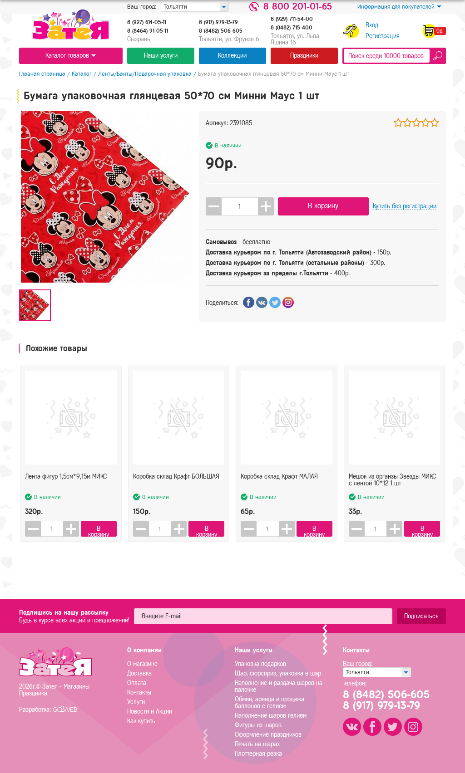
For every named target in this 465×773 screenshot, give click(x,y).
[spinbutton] (240, 206)
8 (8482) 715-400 (291, 27)
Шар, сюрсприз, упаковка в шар (278, 673)
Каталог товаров (67, 55)
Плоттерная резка (258, 753)
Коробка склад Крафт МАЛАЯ (279, 476)
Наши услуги (161, 55)
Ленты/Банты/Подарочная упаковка (145, 74)
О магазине (142, 663)
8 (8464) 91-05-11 (147, 31)
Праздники (304, 55)
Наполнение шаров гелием (271, 715)
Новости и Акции (149, 711)
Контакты (139, 692)
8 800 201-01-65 (297, 6)
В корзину (323, 206)
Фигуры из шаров (258, 725)
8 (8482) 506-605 (220, 31)
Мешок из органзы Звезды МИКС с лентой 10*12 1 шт (392, 480)
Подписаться (421, 616)
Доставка (139, 673)
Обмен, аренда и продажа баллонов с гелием (269, 702)
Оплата (136, 683)
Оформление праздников (268, 734)
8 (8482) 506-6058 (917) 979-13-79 (386, 700)
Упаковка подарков (260, 663)
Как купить (141, 721)
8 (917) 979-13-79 (218, 22)
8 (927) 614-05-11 (146, 22)
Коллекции (232, 55)
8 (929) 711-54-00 (292, 19)
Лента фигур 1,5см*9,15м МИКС (66, 476)
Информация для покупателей (396, 7)
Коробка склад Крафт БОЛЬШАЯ (176, 476)
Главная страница (42, 74)
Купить (404, 206)
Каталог (82, 74)
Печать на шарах (257, 744)
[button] (266, 206)
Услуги (136, 702)
